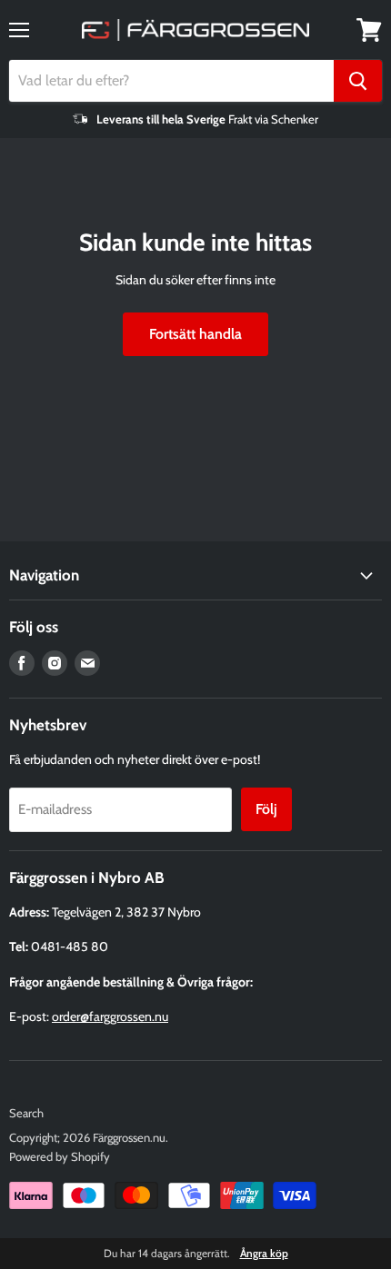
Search (26, 1112)
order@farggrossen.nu (110, 1016)
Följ (266, 809)
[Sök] (358, 81)
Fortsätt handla (195, 333)
